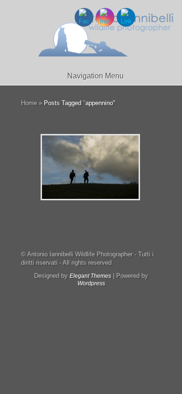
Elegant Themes (90, 276)
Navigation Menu (95, 76)
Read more (114, 167)
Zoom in (69, 167)
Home (29, 102)
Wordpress (91, 283)
